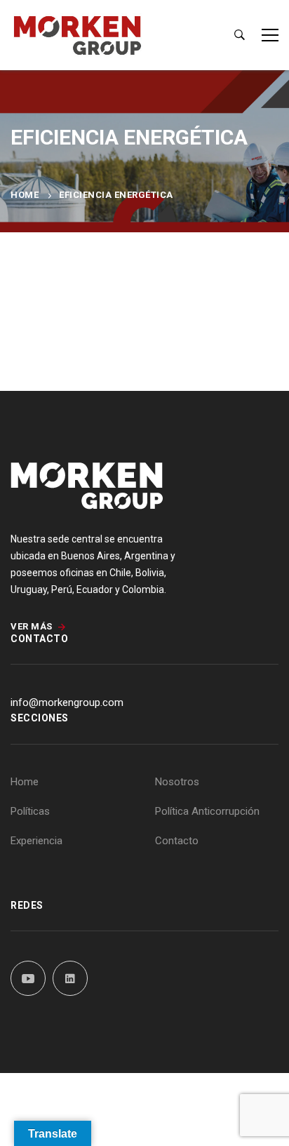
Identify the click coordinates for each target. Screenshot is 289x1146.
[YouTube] (28, 978)
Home (25, 194)
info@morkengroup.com (67, 702)
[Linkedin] (70, 978)
